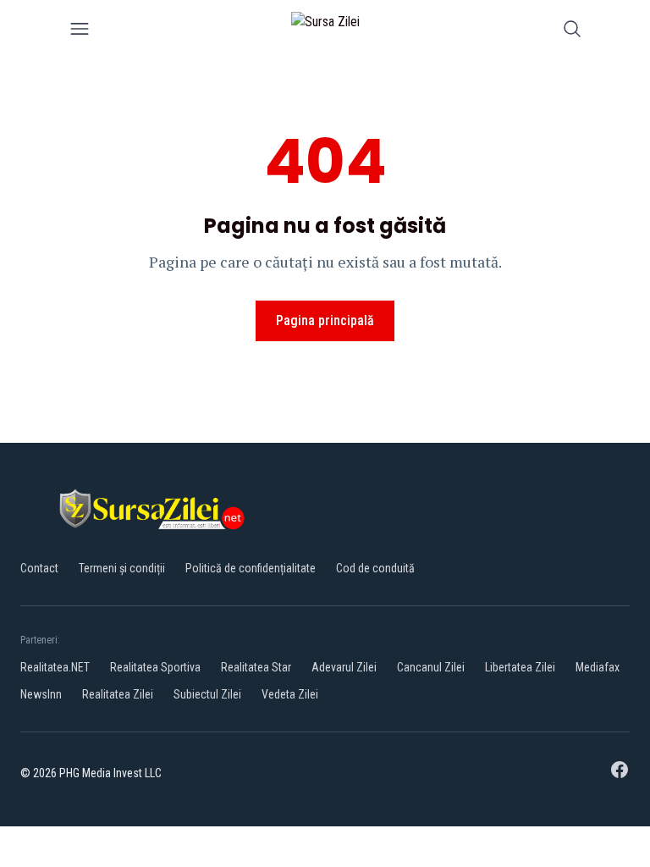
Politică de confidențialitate (250, 568)
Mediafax (598, 667)
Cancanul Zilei (431, 667)
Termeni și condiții (122, 568)
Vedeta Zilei (290, 694)
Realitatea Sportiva (155, 667)
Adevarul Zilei (344, 667)
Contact (39, 568)
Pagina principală (325, 320)
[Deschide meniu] (79, 31)
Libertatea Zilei (520, 667)
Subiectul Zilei (207, 694)
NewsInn (41, 694)
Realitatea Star (256, 667)
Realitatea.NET (55, 667)
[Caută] (572, 32)
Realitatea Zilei (117, 694)
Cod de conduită (375, 568)
